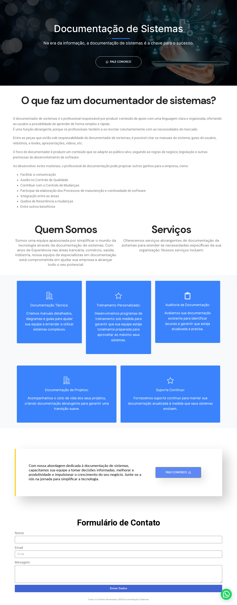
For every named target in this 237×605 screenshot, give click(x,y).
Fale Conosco (120, 61)
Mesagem (22, 562)
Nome (19, 533)
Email (19, 548)
